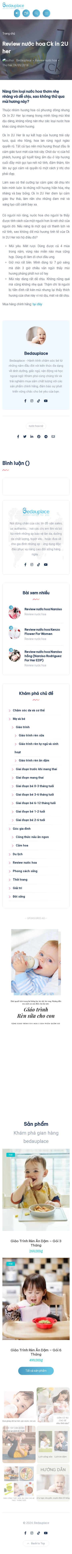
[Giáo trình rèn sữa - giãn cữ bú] (53, 1406)
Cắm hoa (22, 845)
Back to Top (38, 1543)
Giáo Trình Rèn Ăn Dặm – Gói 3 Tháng (36, 1243)
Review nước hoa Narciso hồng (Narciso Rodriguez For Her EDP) (43, 656)
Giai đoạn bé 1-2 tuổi (30, 811)
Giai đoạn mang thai (30, 777)
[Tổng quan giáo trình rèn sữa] (19, 1406)
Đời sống (19, 896)
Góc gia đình (22, 829)
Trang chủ (8, 33)
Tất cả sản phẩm (36, 1370)
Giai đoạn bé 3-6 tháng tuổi (35, 794)
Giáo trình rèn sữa (31, 735)
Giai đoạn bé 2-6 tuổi (30, 820)
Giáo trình (23, 727)
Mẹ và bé (19, 719)
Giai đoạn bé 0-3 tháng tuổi (35, 786)
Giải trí (17, 888)
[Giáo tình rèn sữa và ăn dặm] (53, 1444)
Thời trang (20, 879)
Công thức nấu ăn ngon (32, 837)
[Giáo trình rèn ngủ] (53, 1483)
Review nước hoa (46, 60)
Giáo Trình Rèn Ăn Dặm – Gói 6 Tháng (36, 1352)
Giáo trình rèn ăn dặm (34, 760)
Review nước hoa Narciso (43, 609)
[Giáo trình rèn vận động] (19, 1444)
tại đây (37, 304)
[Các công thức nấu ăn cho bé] (19, 1483)
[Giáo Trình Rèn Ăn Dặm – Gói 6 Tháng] (36, 1299)
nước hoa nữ (36, 425)
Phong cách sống (25, 871)
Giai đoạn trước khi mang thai (36, 769)
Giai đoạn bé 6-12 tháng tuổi (36, 803)
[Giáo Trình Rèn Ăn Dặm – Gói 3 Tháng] (36, 1190)
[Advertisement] (36, 1075)
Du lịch (18, 854)
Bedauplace (23, 60)
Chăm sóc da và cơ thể (29, 710)
